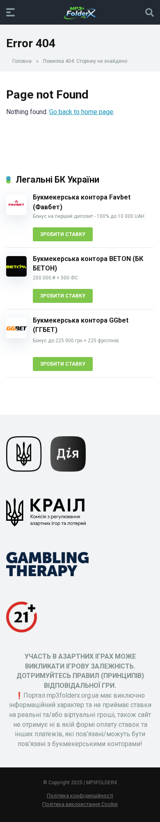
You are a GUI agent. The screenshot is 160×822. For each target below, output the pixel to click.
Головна (22, 61)
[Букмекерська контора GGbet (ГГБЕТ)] (16, 336)
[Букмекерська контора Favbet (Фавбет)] (16, 213)
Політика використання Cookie (80, 804)
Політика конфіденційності (80, 795)
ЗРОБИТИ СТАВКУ (62, 234)
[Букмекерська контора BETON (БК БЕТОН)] (16, 274)
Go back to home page (81, 112)
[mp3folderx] (80, 12)
